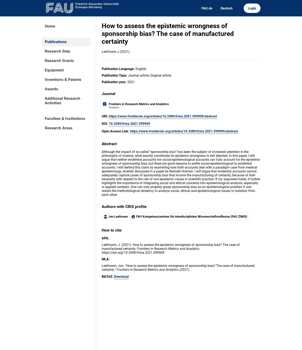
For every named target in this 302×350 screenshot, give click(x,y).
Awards (51, 89)
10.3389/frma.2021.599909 (129, 124)
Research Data (57, 51)
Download (121, 277)
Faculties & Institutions (65, 118)
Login (252, 8)
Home (50, 26)
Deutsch (227, 8)
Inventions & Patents (63, 79)
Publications (56, 42)
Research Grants (59, 61)
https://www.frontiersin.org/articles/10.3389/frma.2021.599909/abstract (163, 116)
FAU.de (207, 8)
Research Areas (59, 128)
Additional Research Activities (62, 100)
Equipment (54, 70)
